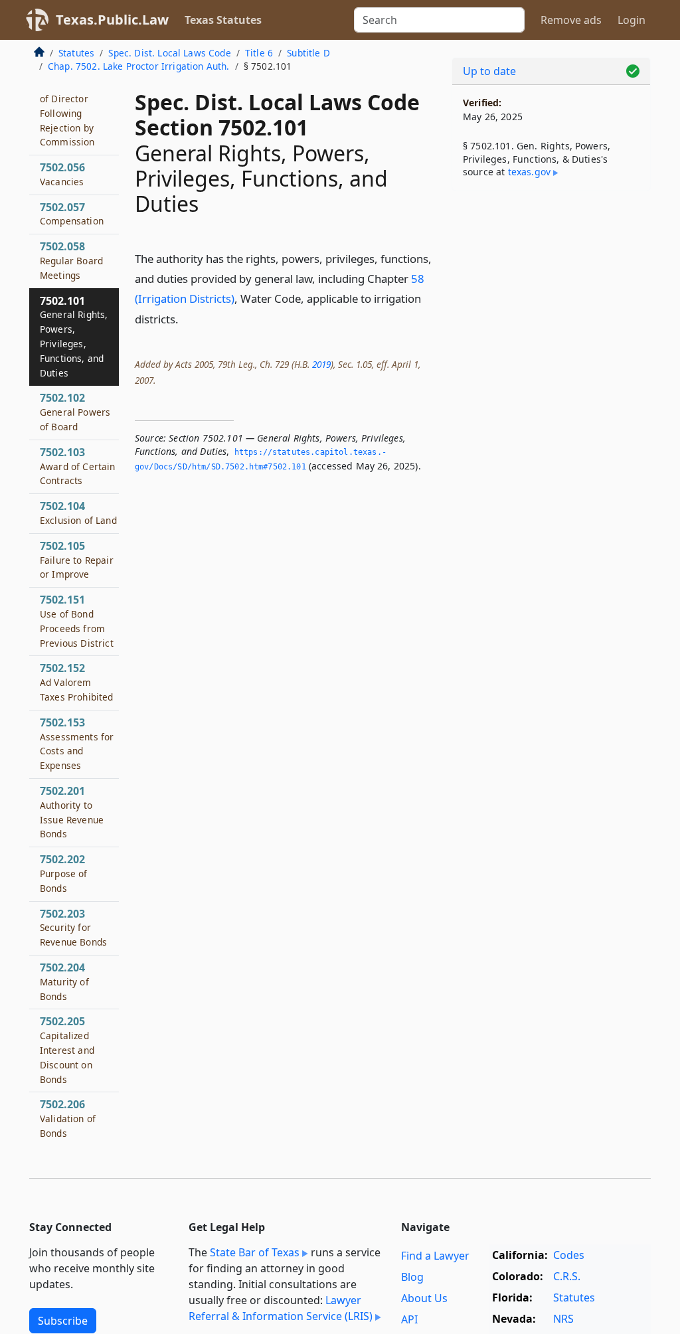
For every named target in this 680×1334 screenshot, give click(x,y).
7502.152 (77, 682)
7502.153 (77, 743)
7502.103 (78, 466)
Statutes (76, 52)
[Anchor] (186, 318)
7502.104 (78, 513)
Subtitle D (308, 52)
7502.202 (64, 873)
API (409, 1319)
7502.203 (73, 927)
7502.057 (72, 214)
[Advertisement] (551, 293)
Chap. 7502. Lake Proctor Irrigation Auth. (139, 66)
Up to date (489, 71)
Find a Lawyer (435, 1255)
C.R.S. (566, 1276)
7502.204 (64, 981)
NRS (563, 1318)
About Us (424, 1298)
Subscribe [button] (63, 1320)
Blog (412, 1277)
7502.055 (78, 105)
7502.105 (77, 560)
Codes (568, 1255)
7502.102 (75, 411)
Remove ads (571, 20)
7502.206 (68, 1118)
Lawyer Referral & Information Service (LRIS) (281, 1308)
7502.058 (71, 260)
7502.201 (72, 812)
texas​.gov (529, 171)
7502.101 (74, 336)
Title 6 (259, 52)
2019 (321, 364)
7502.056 (62, 174)
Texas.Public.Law (112, 20)
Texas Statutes (223, 20)
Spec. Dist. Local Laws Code (169, 52)
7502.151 (77, 620)
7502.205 (67, 1049)
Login (631, 20)
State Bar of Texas (254, 1252)
